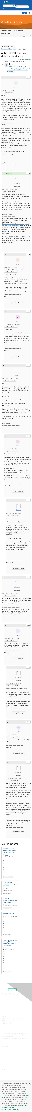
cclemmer (17, 587)
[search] (13, 6)
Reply (3, 92)
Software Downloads (7, 1079)
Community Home (6, 30)
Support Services (6, 1072)
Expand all (4, 49)
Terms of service (6, 1060)
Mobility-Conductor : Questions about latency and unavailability (10, 900)
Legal (3, 1063)
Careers (4, 1051)
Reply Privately (9, 92)
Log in (24, 13)
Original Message (18, 302)
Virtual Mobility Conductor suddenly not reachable (10, 884)
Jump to (24, 59)
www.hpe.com (23, 1036)
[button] (30, 1084)
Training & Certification (8, 1076)
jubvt (16, 87)
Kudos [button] (28, 77)
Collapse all (12, 49)
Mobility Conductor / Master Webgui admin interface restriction (9, 850)
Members (5, 33)
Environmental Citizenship (9, 1056)
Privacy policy (5, 1058)
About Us (4, 1048)
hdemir (17, 375)
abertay (6, 855)
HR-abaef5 (16, 183)
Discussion (17, 30)
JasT (6, 916)
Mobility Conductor (8, 913)
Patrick (6, 888)
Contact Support (6, 1074)
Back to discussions (8, 46)
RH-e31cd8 (7, 948)
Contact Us (5, 1053)
